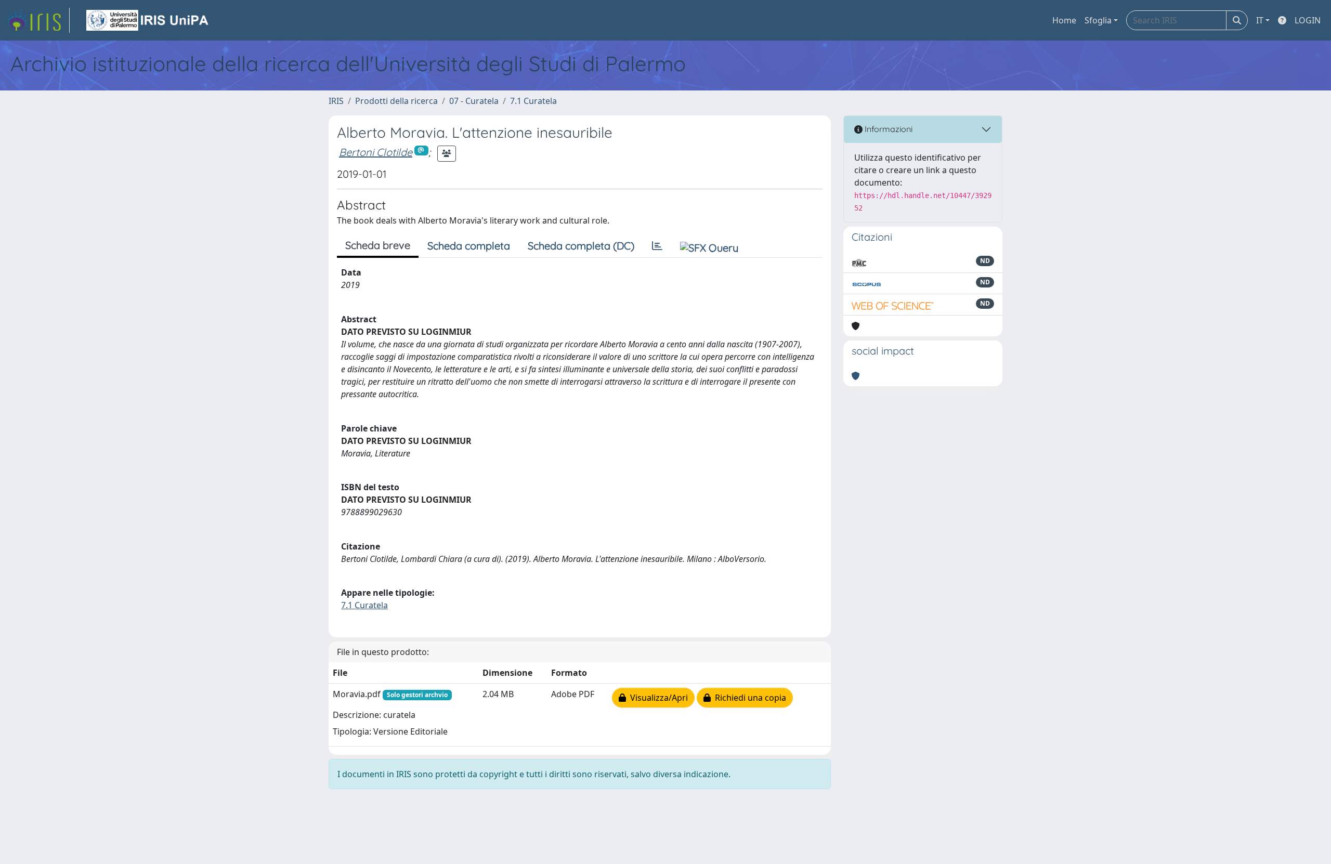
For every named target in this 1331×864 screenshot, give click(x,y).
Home (1064, 20)
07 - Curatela (474, 101)
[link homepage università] (148, 20)
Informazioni (887, 129)
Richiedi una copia (748, 697)
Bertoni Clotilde (375, 152)
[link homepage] (38, 20)
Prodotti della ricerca (396, 101)
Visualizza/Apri (657, 697)
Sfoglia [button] (1098, 20)
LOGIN (1308, 20)
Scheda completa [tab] (468, 245)
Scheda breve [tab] (377, 245)
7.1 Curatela (533, 101)
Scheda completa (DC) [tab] (581, 245)
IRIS (336, 101)
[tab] (657, 246)
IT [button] (1259, 20)
